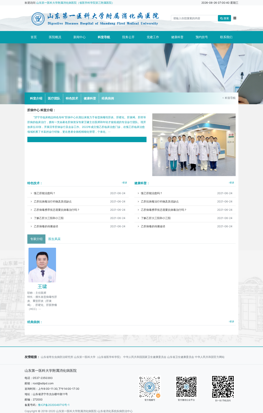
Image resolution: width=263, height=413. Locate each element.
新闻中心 (79, 37)
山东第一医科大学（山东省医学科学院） (98, 356)
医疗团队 (54, 98)
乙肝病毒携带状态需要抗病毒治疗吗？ (79, 209)
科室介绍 (36, 98)
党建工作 (153, 37)
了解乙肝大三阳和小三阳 (79, 218)
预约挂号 (202, 37)
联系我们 (226, 37)
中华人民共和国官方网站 (209, 356)
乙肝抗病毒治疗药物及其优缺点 (79, 201)
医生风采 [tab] (54, 239)
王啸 (42, 286)
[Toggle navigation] (234, 18)
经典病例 (108, 98)
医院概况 (55, 37)
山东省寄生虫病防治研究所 (57, 356)
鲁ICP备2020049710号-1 (54, 404)
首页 (34, 37)
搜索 (226, 18)
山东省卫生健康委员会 (180, 356)
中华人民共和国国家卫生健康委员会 (144, 356)
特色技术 (72, 98)
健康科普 (177, 37)
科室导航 (104, 37)
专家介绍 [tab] (36, 239)
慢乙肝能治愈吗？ (79, 193)
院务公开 (128, 37)
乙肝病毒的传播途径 (79, 226)
